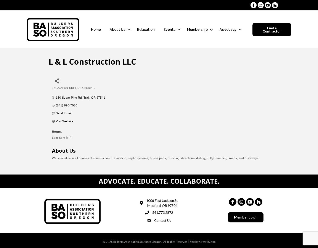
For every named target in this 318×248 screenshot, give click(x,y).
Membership (197, 30)
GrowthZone (207, 241)
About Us (117, 30)
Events (169, 30)
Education (146, 30)
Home (96, 30)
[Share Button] (57, 81)
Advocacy (228, 30)
